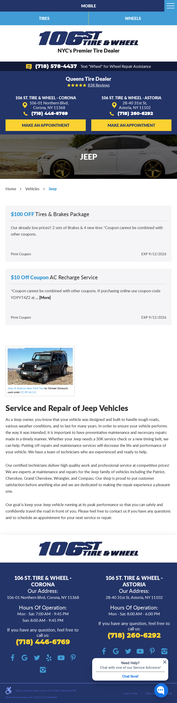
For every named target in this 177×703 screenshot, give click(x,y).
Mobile (88, 6)
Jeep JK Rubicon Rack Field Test (26, 388)
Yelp (49, 658)
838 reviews (99, 85)
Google (25, 658)
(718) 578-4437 (56, 66)
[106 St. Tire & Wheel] (89, 38)
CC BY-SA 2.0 (28, 392)
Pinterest (73, 658)
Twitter (37, 658)
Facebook (13, 658)
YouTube (61, 658)
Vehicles (32, 188)
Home (11, 188)
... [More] (43, 297)
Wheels (133, 18)
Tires (44, 18)
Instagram (43, 670)
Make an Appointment (45, 125)
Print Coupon (21, 254)
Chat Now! (130, 676)
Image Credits (130, 693)
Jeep (53, 188)
